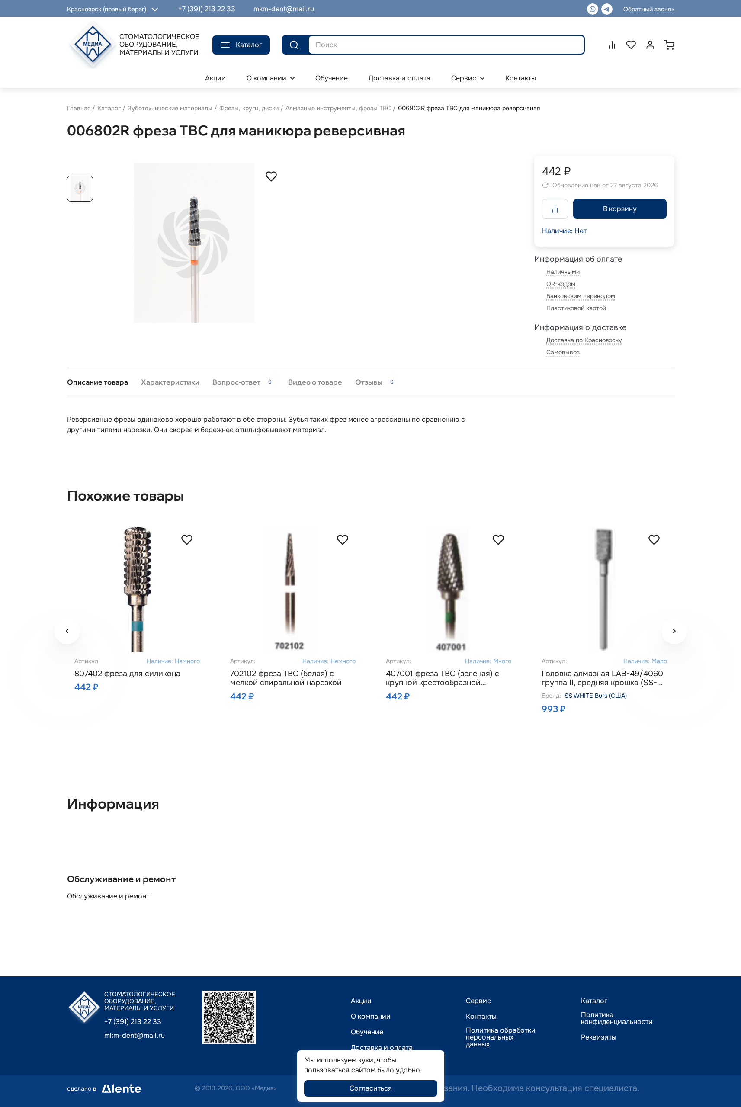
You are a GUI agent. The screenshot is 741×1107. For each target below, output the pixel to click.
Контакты (481, 1016)
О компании (371, 1016)
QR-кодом (560, 284)
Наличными (563, 272)
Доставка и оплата (382, 1047)
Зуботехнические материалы (170, 108)
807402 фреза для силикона (127, 673)
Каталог (249, 44)
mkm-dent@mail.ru (283, 8)
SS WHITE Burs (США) (596, 695)
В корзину (620, 208)
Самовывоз (563, 352)
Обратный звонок (648, 9)
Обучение (367, 1032)
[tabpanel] (370, 424)
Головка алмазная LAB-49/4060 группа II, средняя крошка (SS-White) (602, 678)
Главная (78, 108)
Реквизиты (598, 1037)
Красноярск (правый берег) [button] (106, 9)
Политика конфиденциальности (617, 1018)
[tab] (98, 382)
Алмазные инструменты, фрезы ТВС (338, 108)
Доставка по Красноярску (584, 340)
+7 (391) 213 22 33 (206, 8)
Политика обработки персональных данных (501, 1037)
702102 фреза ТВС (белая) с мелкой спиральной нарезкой (286, 678)
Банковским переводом (580, 296)
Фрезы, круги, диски (249, 108)
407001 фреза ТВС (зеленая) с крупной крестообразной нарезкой (442, 678)
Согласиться (371, 1088)
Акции (361, 1001)
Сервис (478, 1001)
